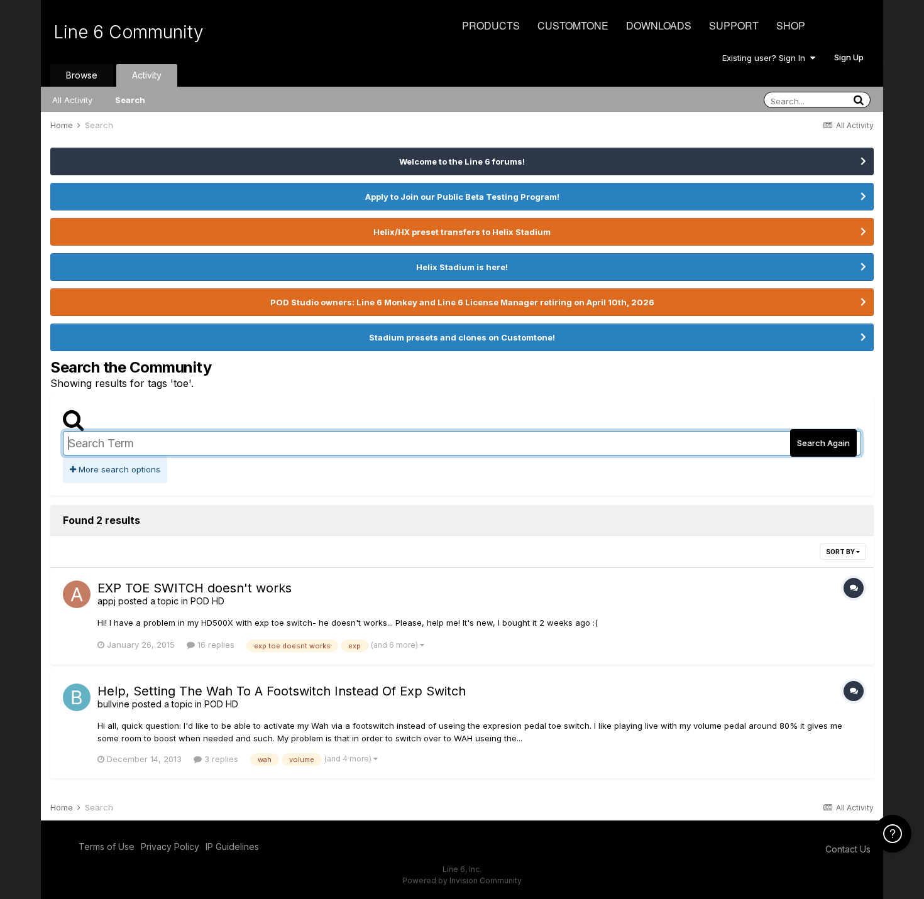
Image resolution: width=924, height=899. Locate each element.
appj (106, 601)
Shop (790, 25)
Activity (147, 75)
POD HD (207, 601)
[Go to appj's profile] (77, 594)
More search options (118, 469)
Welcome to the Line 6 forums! (462, 161)
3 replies (220, 759)
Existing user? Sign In (766, 58)
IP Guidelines (232, 846)
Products (491, 25)
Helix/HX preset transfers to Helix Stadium (462, 232)
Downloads (658, 25)
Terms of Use (107, 846)
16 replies (214, 645)
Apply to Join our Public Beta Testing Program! (462, 197)
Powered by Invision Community (462, 880)
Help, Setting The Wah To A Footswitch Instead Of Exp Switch (281, 691)
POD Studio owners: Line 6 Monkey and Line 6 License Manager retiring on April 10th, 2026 (462, 302)
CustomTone (572, 25)
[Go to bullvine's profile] (77, 697)
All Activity (72, 100)
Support (734, 25)
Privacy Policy (170, 846)
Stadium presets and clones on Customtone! (462, 337)
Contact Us (848, 849)
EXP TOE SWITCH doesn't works (194, 588)
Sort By (841, 551)
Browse (81, 75)
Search (130, 100)
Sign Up (849, 57)
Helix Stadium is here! (462, 267)
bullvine (113, 704)
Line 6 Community (128, 32)
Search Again (823, 443)
